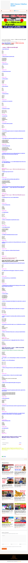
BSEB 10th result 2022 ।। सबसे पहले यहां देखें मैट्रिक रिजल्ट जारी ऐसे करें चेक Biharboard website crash (7, 525)
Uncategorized (23, 500)
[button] (26, 10)
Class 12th (18, 474)
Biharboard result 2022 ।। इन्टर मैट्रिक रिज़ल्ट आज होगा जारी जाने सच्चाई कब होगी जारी (7, 472)
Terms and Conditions (14, 558)
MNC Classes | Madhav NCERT (19, 5)
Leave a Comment (4, 473)
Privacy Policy (14, 557)
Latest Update (6, 487)
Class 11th (10, 473)
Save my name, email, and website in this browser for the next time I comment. (12, 546)
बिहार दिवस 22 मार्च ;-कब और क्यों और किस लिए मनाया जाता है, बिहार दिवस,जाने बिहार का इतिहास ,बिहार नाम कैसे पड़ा (19, 498)
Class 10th (7, 473)
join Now (20, 444)
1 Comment (15, 474)
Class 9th (17, 500)
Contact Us (14, 556)
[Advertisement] (14, 33)
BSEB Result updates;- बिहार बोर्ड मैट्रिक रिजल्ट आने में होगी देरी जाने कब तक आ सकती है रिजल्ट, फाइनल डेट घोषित (20, 485)
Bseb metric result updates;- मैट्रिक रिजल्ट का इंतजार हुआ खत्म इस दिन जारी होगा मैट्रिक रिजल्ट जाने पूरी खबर (7, 511)
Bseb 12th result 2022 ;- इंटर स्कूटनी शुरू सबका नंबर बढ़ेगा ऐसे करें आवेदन (7, 498)
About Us (14, 555)
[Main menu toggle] (1, 10)
